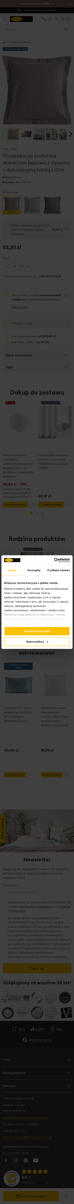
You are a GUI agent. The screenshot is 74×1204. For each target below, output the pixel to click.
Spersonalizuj (35, 641)
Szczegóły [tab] (33, 570)
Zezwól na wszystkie (37, 631)
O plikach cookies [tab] (58, 570)
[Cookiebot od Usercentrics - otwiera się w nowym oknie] (54, 560)
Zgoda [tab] (12, 570)
